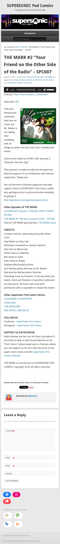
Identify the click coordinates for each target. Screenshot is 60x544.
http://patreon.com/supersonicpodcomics (26, 200)
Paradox (20, 83)
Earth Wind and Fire (40, 80)
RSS (17, 101)
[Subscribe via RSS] (18, 524)
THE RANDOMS (12, 306)
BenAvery (32, 396)
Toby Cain (28, 83)
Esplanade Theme (20, 541)
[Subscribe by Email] (7, 524)
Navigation (30, 33)
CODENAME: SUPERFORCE (18, 298)
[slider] (51, 89)
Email (10, 466)
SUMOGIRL (10, 302)
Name (10, 458)
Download (42, 94)
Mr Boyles (12, 83)
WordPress (35, 541)
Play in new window (24, 94)
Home (17, 47)
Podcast (24, 47)
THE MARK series (47, 222)
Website (8, 474)
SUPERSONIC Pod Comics (30, 5)
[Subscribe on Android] (18, 515)
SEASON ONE (38, 77)
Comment (10, 431)
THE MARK (48, 77)
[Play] (7, 89)
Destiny (30, 80)
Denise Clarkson (20, 80)
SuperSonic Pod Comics (28, 321)
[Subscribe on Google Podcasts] (7, 515)
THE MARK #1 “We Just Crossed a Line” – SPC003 (29, 218)
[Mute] (44, 89)
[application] (30, 90)
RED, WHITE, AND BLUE (16, 310)
